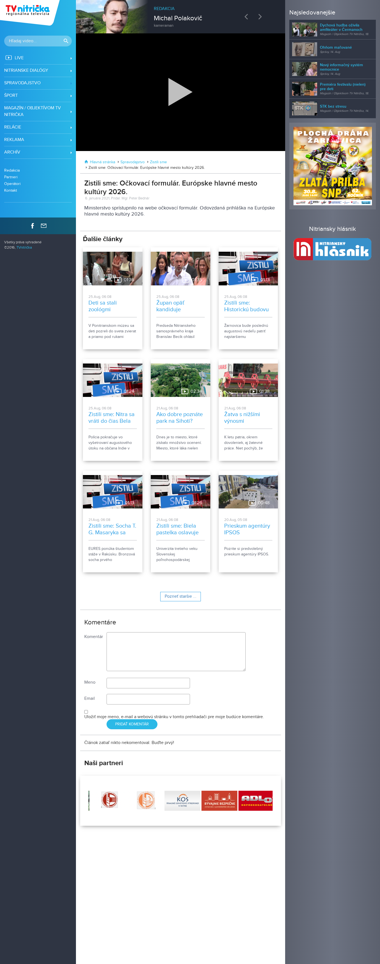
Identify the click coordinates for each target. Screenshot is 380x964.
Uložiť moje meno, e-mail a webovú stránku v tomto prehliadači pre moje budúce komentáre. (174, 717)
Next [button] (261, 16)
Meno (89, 682)
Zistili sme (158, 162)
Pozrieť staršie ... (180, 596)
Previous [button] (247, 16)
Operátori (12, 183)
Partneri (11, 177)
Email (89, 698)
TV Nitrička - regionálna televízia (30, 13)
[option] (180, 14)
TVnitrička (24, 248)
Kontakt (10, 190)
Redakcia (12, 170)
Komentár (93, 636)
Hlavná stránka (102, 162)
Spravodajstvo (132, 162)
